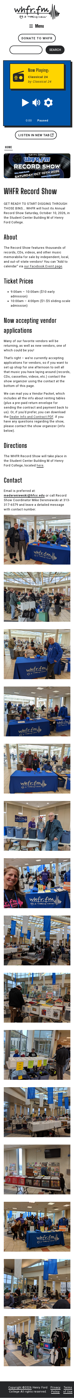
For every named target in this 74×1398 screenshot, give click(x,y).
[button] (25, 102)
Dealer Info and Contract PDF (31, 417)
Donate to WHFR (37, 38)
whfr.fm (37, 6)
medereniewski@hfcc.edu (24, 495)
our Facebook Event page (43, 266)
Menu (39, 26)
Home (8, 147)
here (40, 465)
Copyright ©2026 (20, 1387)
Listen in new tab (34, 135)
